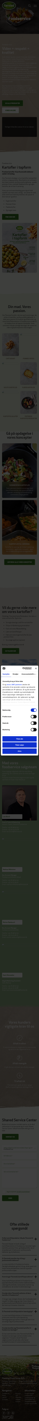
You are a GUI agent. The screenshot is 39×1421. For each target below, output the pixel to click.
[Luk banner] (36, 668)
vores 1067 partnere (14, 684)
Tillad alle (19, 739)
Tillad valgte (19, 745)
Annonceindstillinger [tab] (29, 674)
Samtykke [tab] (6, 674)
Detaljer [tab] (15, 674)
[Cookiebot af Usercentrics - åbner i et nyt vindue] (23, 668)
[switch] (34, 716)
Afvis (19, 751)
